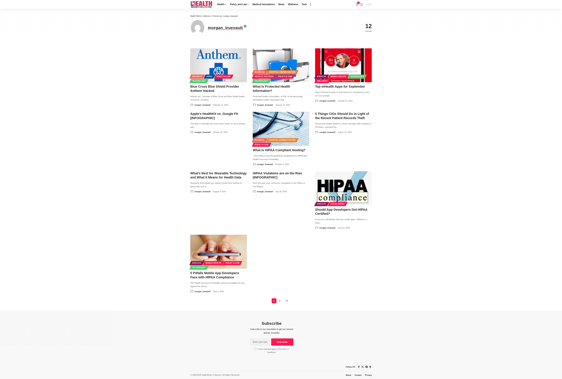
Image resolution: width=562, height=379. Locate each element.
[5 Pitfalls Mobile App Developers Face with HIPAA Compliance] (218, 252)
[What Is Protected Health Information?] (281, 65)
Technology (199, 81)
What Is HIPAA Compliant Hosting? (279, 150)
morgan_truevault (202, 105)
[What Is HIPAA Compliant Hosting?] (281, 129)
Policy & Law (223, 76)
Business (197, 76)
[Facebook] (358, 367)
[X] (362, 367)
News (209, 76)
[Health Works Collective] (201, 4)
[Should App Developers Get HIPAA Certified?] (343, 188)
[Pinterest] (367, 367)
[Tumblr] (370, 367)
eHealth (321, 76)
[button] (311, 4)
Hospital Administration (282, 72)
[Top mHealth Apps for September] (343, 65)
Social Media (338, 204)
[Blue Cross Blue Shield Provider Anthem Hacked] (218, 65)
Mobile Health (338, 76)
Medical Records (264, 76)
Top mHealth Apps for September (340, 86)
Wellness (322, 81)
